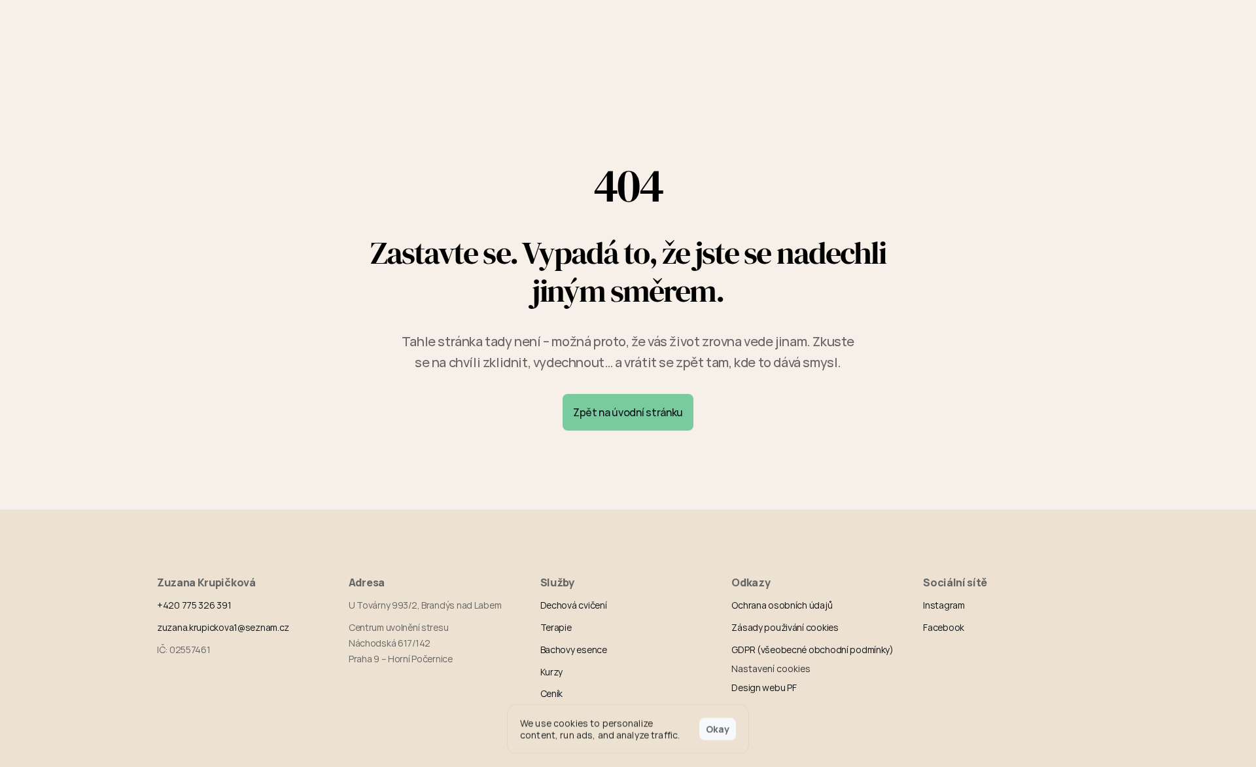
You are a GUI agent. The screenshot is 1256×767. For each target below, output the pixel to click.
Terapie (556, 627)
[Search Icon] (831, 21)
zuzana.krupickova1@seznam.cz (223, 627)
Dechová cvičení (573, 605)
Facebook (943, 627)
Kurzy (551, 672)
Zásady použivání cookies (784, 627)
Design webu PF (763, 687)
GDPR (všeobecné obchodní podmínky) (812, 649)
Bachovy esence (573, 649)
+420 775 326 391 (194, 605)
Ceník (551, 693)
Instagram (943, 605)
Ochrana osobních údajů (781, 605)
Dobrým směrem (194, 20)
